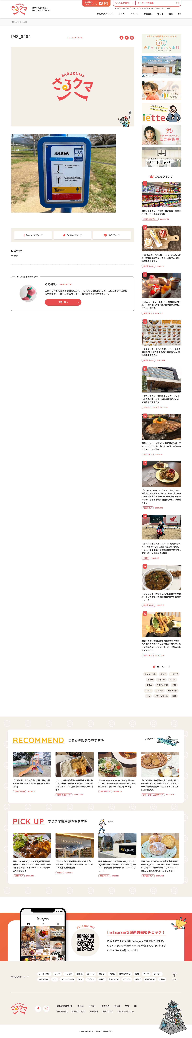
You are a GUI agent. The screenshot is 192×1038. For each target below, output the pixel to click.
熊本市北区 (113, 979)
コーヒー (159, 690)
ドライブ (145, 8)
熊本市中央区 (162, 685)
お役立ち (148, 13)
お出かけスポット (105, 13)
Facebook (121, 38)
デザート (90, 979)
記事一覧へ (63, 302)
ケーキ (148, 690)
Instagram (46, 1009)
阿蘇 (174, 696)
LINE (132, 38)
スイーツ (157, 8)
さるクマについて (78, 1011)
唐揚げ (138, 979)
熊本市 (151, 8)
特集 (171, 13)
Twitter (127, 38)
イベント (134, 13)
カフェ (163, 8)
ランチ (139, 8)
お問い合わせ (107, 1011)
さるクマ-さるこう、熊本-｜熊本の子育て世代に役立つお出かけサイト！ (19, 9)
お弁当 (101, 979)
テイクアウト (131, 8)
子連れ (169, 8)
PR (179, 13)
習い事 (160, 13)
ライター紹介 (62, 1011)
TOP (14, 22)
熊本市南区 (149, 979)
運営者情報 (94, 1011)
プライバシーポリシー (125, 1011)
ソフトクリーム (161, 696)
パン (148, 696)
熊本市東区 (172, 690)
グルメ (122, 13)
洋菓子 (162, 979)
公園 (174, 685)
